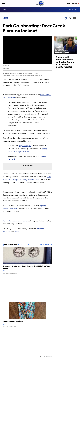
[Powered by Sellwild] (49, 356)
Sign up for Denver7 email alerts (15, 221)
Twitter (16, 231)
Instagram (6, 231)
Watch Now (72, 3)
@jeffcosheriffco (25, 145)
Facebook (40, 228)
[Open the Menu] (3, 3)
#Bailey (44, 148)
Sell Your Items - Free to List (26, 245)
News (5, 18)
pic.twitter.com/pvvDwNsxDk (18, 151)
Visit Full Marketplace (45, 244)
